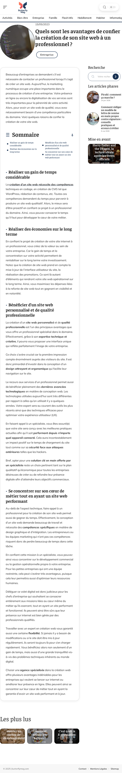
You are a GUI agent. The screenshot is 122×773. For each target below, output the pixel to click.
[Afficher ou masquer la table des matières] (56, 135)
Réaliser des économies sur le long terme (23, 150)
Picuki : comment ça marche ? (111, 96)
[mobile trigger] (6, 7)
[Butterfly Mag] (23, 7)
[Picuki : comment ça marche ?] (93, 97)
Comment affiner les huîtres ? (40, 733)
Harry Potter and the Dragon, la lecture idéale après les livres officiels (104, 151)
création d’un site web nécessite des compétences (41, 184)
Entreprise (47, 54)
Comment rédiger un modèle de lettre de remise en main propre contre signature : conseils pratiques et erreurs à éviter (111, 117)
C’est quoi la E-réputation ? (67, 733)
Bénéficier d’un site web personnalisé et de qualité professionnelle (57, 145)
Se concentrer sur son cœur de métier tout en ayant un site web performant (59, 154)
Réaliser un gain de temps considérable (22, 144)
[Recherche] (104, 7)
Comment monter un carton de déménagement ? (14, 734)
